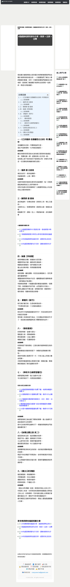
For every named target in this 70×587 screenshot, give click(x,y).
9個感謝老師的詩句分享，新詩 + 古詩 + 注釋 (36, 527)
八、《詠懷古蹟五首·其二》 (29, 128)
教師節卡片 (26, 2)
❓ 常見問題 (34, 566)
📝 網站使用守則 (45, 566)
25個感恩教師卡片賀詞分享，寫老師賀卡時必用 (35, 230)
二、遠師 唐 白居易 (26, 102)
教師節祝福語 (42, 2)
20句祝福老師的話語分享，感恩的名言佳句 (36, 239)
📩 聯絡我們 (27, 564)
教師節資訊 (58, 2)
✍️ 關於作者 (40, 569)
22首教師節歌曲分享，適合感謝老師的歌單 (62, 135)
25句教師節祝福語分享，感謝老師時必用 (35, 524)
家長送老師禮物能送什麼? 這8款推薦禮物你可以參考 (62, 192)
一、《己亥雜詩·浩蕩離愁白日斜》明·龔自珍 (34, 97)
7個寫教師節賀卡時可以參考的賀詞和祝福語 (36, 234)
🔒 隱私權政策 (24, 566)
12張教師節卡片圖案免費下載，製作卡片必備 (36, 394)
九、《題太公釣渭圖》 (27, 132)
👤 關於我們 (36, 564)
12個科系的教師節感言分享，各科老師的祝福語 (62, 110)
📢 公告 (44, 564)
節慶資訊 (65, 2)
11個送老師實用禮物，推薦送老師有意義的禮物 (62, 184)
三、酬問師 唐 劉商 (26, 107)
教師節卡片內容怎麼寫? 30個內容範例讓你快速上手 (62, 168)
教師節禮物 (50, 2)
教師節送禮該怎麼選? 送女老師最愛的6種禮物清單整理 (35, 404)
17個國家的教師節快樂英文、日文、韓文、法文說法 (35, 400)
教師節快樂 (34, 2)
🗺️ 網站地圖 (30, 569)
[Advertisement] (35, 14)
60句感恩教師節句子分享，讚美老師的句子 (36, 244)
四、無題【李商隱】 (26, 109)
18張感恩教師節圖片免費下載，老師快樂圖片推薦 (35, 390)
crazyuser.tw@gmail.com (40, 572)
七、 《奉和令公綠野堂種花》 (30, 123)
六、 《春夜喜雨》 (26, 118)
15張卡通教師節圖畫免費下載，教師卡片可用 (36, 409)
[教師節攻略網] (7, 1)
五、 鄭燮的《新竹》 (27, 114)
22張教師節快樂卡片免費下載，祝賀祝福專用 (62, 93)
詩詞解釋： (27, 100)
